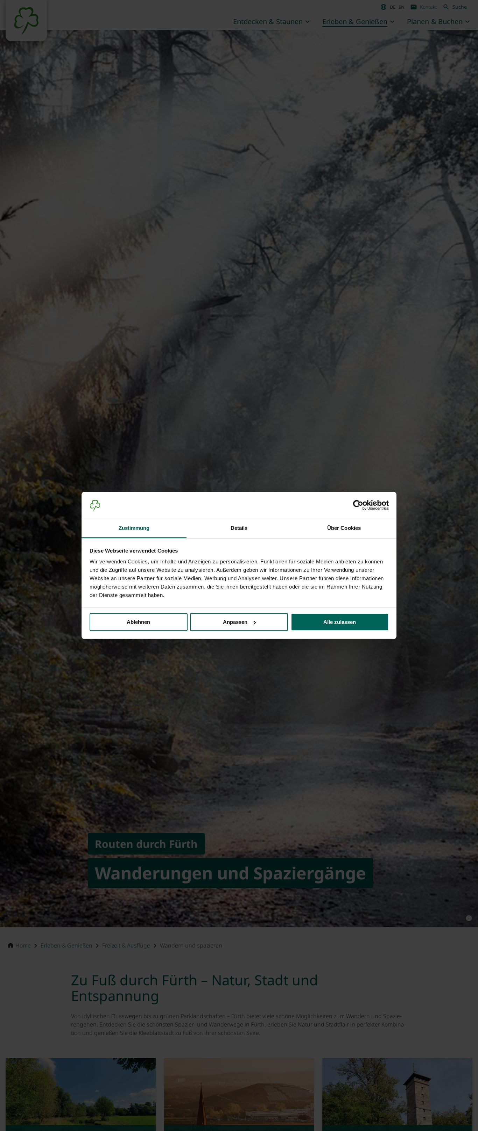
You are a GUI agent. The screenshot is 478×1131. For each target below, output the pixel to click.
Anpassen (235, 622)
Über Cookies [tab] (344, 528)
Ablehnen (138, 622)
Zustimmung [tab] (134, 528)
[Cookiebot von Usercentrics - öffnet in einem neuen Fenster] (358, 505)
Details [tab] (239, 528)
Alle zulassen (339, 622)
